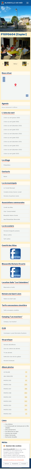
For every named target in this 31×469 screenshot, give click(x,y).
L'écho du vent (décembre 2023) (13, 125)
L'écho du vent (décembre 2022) (13, 133)
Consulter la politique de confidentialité (13, 460)
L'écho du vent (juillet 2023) (11, 129)
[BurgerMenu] (27, 2)
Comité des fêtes (8, 207)
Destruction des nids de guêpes (12, 356)
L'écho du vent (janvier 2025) (12, 117)
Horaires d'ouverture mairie (11, 196)
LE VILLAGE (15, 372)
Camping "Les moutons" (10, 321)
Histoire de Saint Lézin (10, 299)
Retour (15, 64)
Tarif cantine (7, 239)
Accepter (23, 463)
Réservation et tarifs (9, 287)
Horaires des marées (11, 433)
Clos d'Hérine (9, 424)
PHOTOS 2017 (15, 389)
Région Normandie (10, 435)
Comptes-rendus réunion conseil (12, 192)
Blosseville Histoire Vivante (11, 215)
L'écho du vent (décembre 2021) (13, 141)
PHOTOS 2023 (15, 414)
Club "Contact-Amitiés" (10, 211)
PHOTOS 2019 (15, 397)
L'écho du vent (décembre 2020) (13, 149)
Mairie (5, 176)
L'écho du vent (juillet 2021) (11, 145)
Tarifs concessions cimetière (11, 310)
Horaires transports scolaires (11, 231)
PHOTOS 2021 (15, 405)
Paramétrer (15, 463)
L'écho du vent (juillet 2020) (11, 153)
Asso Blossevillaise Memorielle (12, 219)
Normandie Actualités (11, 437)
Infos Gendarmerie (10, 429)
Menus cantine (8, 235)
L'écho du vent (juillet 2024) (11, 121)
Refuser (7, 463)
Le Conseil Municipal (9, 188)
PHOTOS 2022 (15, 409)
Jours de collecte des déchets (12, 348)
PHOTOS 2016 (15, 384)
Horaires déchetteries (10, 344)
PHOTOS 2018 (15, 393)
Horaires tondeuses (9, 360)
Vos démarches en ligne (11, 431)
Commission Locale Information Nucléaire (15, 333)
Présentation (7, 165)
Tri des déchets (8, 352)
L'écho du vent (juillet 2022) (11, 137)
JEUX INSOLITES (15, 376)
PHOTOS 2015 (15, 380)
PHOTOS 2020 (15, 401)
